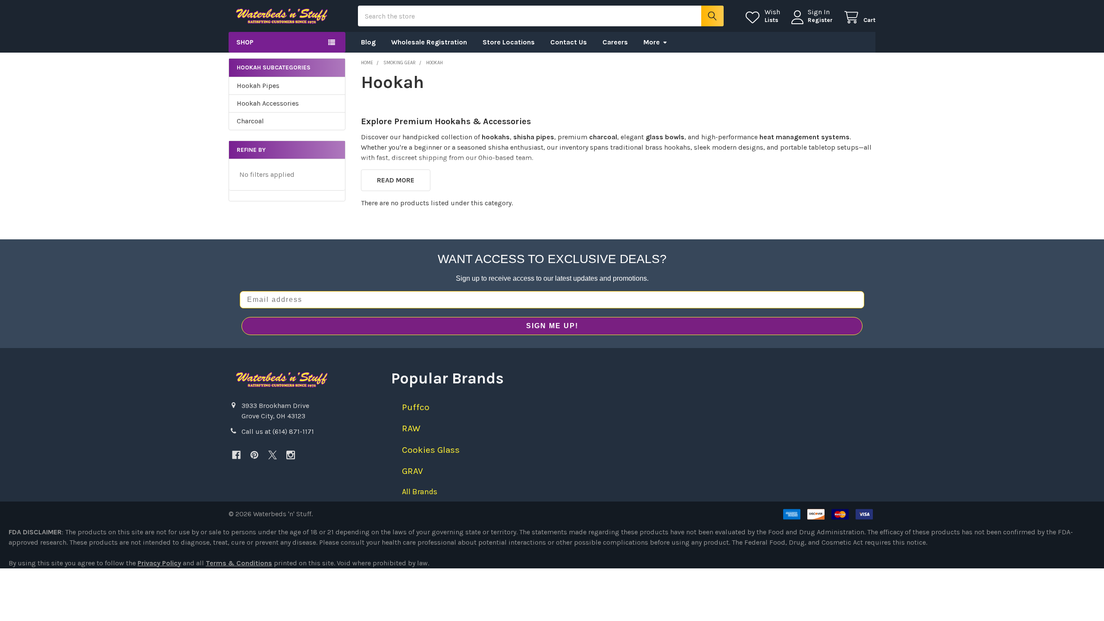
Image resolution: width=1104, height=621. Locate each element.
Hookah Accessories (268, 103)
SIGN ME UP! (552, 325)
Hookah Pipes (258, 86)
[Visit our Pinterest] (254, 455)
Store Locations (509, 42)
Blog (368, 42)
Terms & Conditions (239, 563)
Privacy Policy (159, 563)
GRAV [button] (412, 471)
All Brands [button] (419, 491)
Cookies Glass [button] (431, 450)
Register (820, 20)
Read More (395, 180)
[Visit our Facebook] (236, 455)
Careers (615, 42)
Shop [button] (245, 42)
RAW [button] (411, 428)
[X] (272, 455)
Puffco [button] (416, 407)
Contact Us (568, 42)
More (651, 42)
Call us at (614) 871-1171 (278, 431)
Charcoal (250, 121)
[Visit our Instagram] (290, 455)
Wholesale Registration (429, 42)
